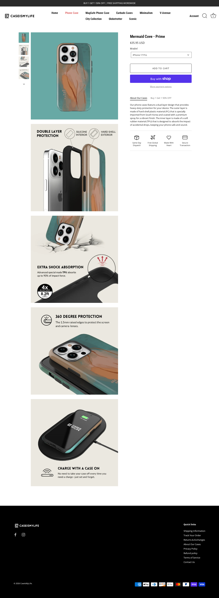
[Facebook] (15, 534)
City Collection (94, 19)
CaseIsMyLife (26, 583)
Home (54, 13)
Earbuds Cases (124, 13)
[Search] (204, 16)
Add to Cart (160, 68)
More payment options (161, 86)
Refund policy (190, 553)
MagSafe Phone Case (97, 13)
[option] (23, 38)
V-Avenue (165, 13)
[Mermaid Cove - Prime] (23, 37)
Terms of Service (192, 557)
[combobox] (161, 55)
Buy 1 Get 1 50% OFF (161, 97)
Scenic (133, 19)
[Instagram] (23, 534)
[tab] (140, 98)
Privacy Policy (190, 548)
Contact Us (189, 562)
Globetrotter (115, 19)
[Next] (24, 84)
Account (194, 16)
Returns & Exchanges (194, 540)
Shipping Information (194, 531)
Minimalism (146, 13)
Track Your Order (192, 535)
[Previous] (24, 29)
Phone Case (71, 13)
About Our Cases (138, 97)
